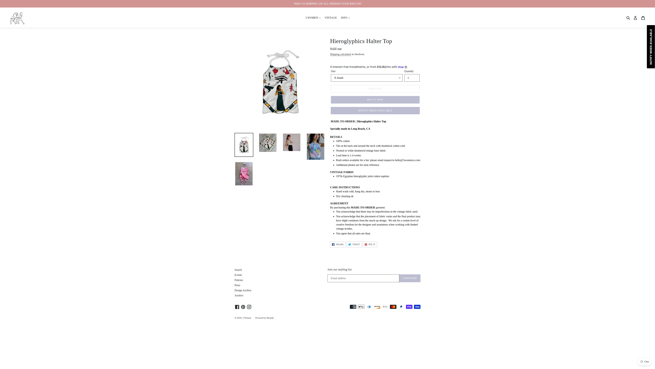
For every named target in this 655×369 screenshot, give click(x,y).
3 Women (247, 318)
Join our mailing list (340, 269)
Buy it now (375, 99)
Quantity (409, 71)
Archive (239, 295)
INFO (344, 17)
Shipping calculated (340, 54)
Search (238, 269)
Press (237, 285)
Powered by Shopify (264, 318)
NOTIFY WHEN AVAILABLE (375, 110)
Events (238, 275)
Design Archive (243, 290)
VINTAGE (331, 17)
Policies (239, 280)
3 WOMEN (312, 17)
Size (333, 71)
